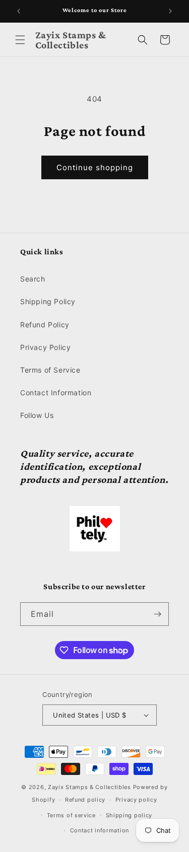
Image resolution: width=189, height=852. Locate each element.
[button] (20, 40)
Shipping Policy (48, 301)
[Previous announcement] (19, 11)
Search (32, 278)
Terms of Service (50, 370)
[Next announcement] (170, 11)
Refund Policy (45, 324)
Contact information (99, 830)
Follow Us (36, 415)
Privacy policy (136, 799)
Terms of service (71, 815)
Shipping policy (129, 815)
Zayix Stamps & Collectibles (89, 787)
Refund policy (85, 799)
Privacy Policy (45, 347)
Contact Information (55, 392)
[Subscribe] (157, 614)
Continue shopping (94, 167)
